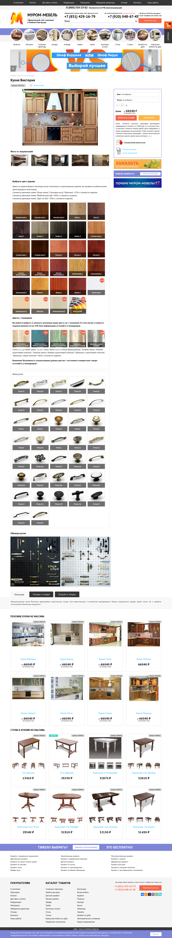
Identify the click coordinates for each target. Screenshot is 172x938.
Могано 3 (96, 255)
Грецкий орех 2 (40, 217)
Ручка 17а (40, 504)
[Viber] (152, 894)
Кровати (80, 895)
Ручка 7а (77, 447)
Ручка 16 (77, 485)
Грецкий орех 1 (21, 217)
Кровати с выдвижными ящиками (74, 859)
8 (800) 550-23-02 (77, 7)
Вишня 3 (77, 292)
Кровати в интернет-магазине (123, 867)
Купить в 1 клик (126, 117)
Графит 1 (40, 236)
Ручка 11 (21, 466)
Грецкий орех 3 (58, 217)
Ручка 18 (96, 504)
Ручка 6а (40, 447)
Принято (156, 934)
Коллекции (81, 889)
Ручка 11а (40, 466)
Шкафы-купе (15, 870)
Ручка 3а (59, 429)
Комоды (80, 902)
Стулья (48, 915)
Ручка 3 (40, 429)
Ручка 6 (21, 447)
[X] (149, 894)
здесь (150, 136)
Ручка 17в (77, 504)
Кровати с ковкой (118, 859)
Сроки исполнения (130, 153)
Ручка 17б (58, 504)
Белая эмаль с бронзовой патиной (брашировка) (21, 345)
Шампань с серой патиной (96, 344)
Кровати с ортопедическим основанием (127, 870)
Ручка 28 (40, 391)
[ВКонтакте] (142, 894)
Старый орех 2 (21, 255)
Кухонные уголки (53, 908)
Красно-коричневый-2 (40, 273)
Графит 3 (77, 236)
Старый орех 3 (40, 255)
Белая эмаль (96, 292)
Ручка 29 (40, 410)
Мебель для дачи (53, 892)
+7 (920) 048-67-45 (123, 16)
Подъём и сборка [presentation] (67, 594)
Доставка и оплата (49, 2)
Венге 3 (21, 236)
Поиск (67, 21)
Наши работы (152, 2)
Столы (48, 912)
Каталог (33, 2)
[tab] (19, 594)
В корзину (149, 117)
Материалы (85, 2)
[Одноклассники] (145, 894)
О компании (18, 2)
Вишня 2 (59, 292)
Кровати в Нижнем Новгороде (73, 870)
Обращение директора (105, 2)
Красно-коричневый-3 (59, 273)
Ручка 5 (77, 429)
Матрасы (80, 899)
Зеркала (80, 912)
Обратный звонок (150, 887)
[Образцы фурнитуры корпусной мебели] (35, 562)
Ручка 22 (21, 391)
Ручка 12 (59, 466)
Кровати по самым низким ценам (23, 862)
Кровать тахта (16, 867)
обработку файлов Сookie (68, 933)
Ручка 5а (96, 429)
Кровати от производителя (71, 867)
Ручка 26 (77, 391)
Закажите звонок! (129, 13)
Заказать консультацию (150, 173)
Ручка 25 (96, 391)
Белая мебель (83, 892)
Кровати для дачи (118, 864)
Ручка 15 (40, 485)
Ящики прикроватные (86, 922)
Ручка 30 (96, 410)
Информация (69, 2)
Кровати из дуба (84, 915)
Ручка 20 (40, 523)
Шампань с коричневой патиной (77, 344)
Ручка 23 (21, 410)
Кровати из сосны (68, 864)
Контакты (137, 2)
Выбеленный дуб (59, 311)
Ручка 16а (96, 485)
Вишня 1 (40, 292)
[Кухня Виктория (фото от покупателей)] (20, 160)
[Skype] (160, 894)
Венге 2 (96, 217)
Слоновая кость (21, 311)
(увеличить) (21, 221)
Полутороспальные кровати (122, 856)
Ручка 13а (21, 485)
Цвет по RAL (77, 311)
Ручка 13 (96, 466)
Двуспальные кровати (19, 859)
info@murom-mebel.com (153, 882)
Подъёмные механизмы (55, 922)
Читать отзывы (38, 85)
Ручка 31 (77, 410)
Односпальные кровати (70, 856)
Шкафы (49, 902)
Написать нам (150, 20)
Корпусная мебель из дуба (56, 918)
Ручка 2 (21, 429)
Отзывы (124, 2)
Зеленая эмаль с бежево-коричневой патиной (58, 345)
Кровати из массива (18, 864)
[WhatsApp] (156, 894)
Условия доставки (129, 149)
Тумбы (48, 905)
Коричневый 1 (77, 274)
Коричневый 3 (21, 292)
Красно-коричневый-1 (21, 273)
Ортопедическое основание (88, 918)
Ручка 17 (21, 504)
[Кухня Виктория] (60, 117)
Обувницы (81, 908)
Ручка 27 (59, 391)
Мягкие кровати (52, 899)
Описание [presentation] (19, 594)
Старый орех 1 (96, 236)
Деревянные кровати (119, 862)
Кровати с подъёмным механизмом (24, 856)
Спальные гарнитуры (54, 889)
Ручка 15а (58, 485)
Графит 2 (59, 236)
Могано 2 (77, 255)
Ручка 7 (58, 447)
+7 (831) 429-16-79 (79, 16)
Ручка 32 (59, 410)
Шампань (40, 311)
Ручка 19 (21, 523)
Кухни (19, 76)
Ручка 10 (96, 447)
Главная (13, 76)
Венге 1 (77, 217)
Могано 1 (58, 255)
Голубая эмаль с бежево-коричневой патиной (40, 345)
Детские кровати (67, 862)
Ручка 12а (77, 466)
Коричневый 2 (96, 274)
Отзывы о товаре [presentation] (41, 594)
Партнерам (15, 892)
